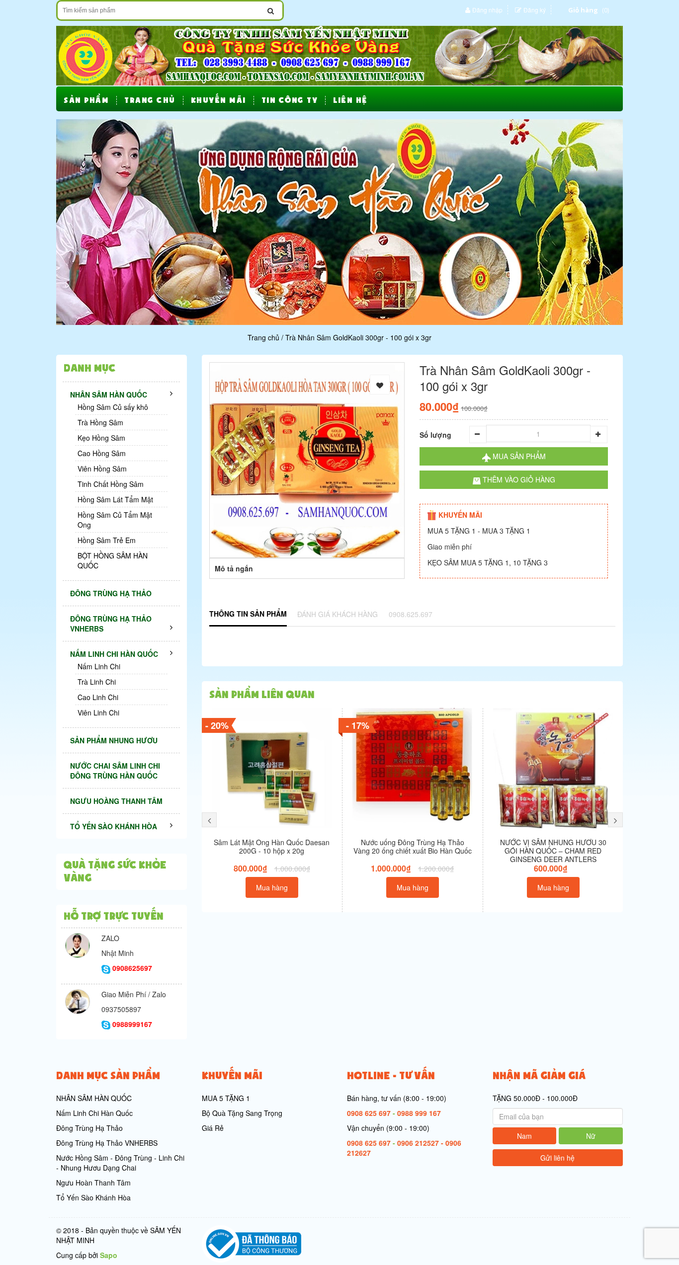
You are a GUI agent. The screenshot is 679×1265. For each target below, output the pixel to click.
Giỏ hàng (583, 9)
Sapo (108, 1255)
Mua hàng (272, 887)
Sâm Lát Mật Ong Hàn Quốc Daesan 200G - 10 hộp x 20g (272, 846)
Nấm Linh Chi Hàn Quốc (94, 1113)
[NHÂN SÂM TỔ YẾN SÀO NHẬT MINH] (339, 55)
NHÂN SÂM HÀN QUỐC (94, 1098)
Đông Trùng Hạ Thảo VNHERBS (107, 1143)
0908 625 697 (369, 1113)
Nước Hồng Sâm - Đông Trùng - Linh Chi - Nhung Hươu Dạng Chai (120, 1163)
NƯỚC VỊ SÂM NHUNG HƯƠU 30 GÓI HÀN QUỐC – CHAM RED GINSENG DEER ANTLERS (553, 850)
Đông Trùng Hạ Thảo (89, 1128)
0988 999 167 (419, 1113)
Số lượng (435, 435)
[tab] (248, 615)
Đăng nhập (487, 9)
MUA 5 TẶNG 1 (226, 1098)
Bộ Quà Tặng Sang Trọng (242, 1113)
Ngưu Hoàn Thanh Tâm (93, 1182)
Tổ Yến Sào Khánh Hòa (93, 1197)
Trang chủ (263, 337)
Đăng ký (534, 9)
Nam (524, 1136)
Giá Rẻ (213, 1128)
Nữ (590, 1136)
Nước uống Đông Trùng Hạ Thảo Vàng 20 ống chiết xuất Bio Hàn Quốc (412, 846)
